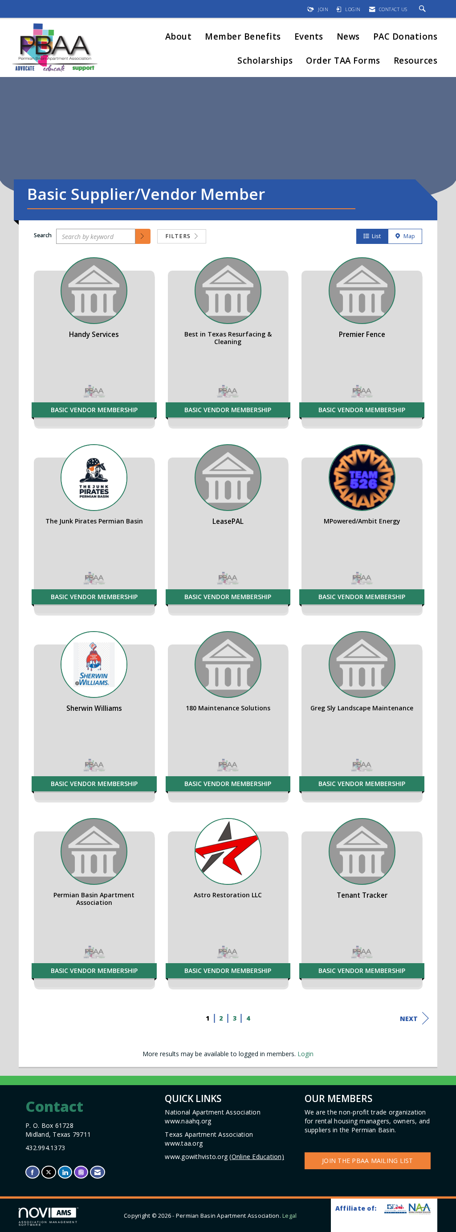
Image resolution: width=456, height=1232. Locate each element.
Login (305, 1054)
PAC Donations (405, 37)
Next (409, 1018)
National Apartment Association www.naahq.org (213, 1116)
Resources (416, 61)
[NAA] (420, 1209)
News (348, 37)
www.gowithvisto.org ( (224, 1156)
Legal (289, 1216)
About (178, 37)
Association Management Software (48, 1223)
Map (408, 236)
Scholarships (265, 61)
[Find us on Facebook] (32, 1172)
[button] (143, 236)
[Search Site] (424, 9)
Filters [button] (178, 236)
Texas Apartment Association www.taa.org (210, 1138)
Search (43, 235)
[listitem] (94, 346)
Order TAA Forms (343, 61)
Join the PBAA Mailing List (367, 1160)
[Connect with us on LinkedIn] (65, 1172)
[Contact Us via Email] (97, 1172)
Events (308, 37)
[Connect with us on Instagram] (81, 1172)
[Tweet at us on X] (48, 1172)
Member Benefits (243, 37)
